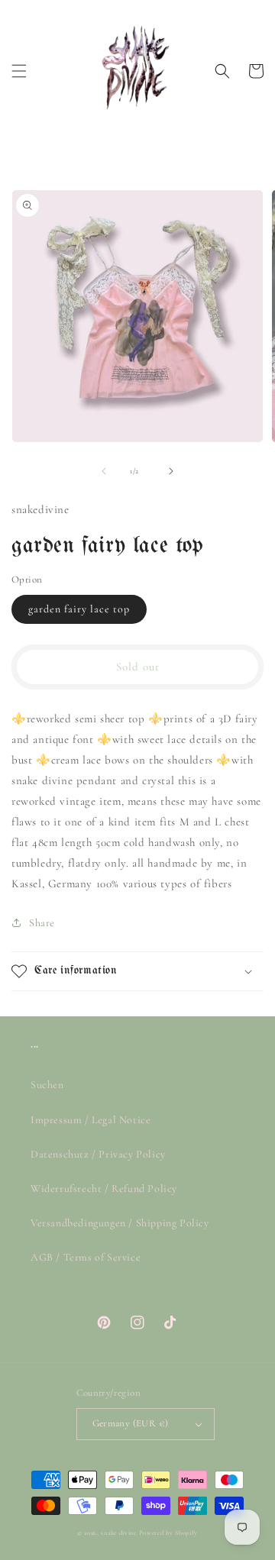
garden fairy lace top (79, 608)
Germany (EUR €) (130, 1423)
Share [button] (42, 922)
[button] (19, 71)
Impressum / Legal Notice (90, 1119)
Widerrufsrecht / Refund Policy (104, 1188)
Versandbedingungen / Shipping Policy (120, 1222)
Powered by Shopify (169, 1532)
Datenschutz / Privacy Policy (98, 1154)
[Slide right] (171, 471)
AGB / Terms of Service (86, 1257)
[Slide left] (104, 471)
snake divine (118, 1532)
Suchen (47, 1084)
